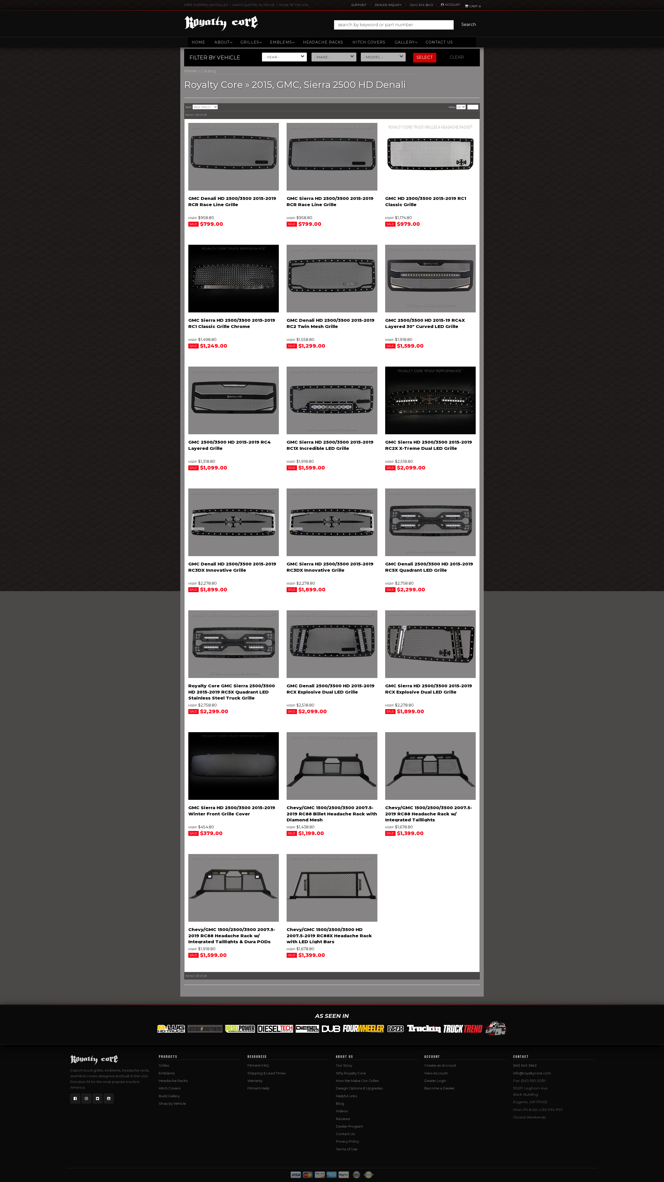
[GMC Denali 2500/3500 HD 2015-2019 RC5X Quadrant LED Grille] (430, 522)
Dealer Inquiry (388, 5)
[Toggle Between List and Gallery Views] (473, 107)
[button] (406, 25)
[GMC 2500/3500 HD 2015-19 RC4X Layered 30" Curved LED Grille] (430, 279)
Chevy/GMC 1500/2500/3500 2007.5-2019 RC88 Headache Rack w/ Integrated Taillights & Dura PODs (231, 936)
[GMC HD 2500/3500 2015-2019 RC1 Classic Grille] (430, 157)
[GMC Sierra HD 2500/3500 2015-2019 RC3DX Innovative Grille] (332, 522)
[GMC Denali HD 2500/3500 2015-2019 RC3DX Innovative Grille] (233, 522)
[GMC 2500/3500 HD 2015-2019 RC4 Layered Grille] (233, 401)
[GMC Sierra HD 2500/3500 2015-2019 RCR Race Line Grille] (332, 157)
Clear (457, 57)
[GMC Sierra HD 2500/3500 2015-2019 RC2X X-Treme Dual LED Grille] (430, 401)
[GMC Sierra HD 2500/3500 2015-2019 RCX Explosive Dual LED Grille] (430, 644)
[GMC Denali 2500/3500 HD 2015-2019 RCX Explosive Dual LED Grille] (332, 644)
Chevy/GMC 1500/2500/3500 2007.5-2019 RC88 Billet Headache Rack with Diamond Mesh (332, 814)
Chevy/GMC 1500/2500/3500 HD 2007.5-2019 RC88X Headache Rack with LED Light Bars (329, 936)
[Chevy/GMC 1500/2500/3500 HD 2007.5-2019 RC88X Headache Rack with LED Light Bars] (332, 888)
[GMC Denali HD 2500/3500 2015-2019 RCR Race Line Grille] (233, 157)
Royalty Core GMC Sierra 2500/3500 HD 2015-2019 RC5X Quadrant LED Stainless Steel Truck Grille (231, 692)
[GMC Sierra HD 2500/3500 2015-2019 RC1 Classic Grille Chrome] (233, 279)
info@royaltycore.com (532, 1073)
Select (425, 57)
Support (359, 5)
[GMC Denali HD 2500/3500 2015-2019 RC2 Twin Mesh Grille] (332, 279)
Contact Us (439, 42)
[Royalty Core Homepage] (221, 23)
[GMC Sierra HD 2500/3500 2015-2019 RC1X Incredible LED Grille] (332, 401)
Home (198, 42)
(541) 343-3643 (421, 5)
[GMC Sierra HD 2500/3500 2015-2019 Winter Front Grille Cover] (233, 766)
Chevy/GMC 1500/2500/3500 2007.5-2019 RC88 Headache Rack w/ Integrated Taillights (428, 814)
